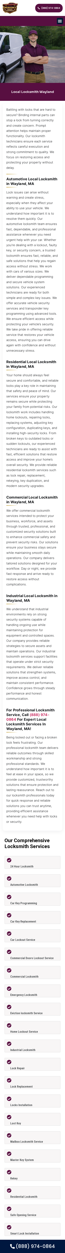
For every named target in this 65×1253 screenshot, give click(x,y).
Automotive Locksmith (24, 884)
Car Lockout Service (22, 940)
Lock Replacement (21, 1086)
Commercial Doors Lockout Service (32, 958)
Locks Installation (21, 1105)
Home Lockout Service (24, 1031)
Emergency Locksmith (23, 995)
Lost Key (15, 1123)
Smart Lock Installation (24, 1233)
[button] (60, 21)
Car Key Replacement (23, 921)
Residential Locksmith (23, 1196)
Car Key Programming (23, 903)
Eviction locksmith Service (26, 1013)
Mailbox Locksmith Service (26, 1141)
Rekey (14, 1178)
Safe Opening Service (23, 1215)
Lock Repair (17, 1068)
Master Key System (22, 1160)
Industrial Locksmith (22, 1050)
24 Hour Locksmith (21, 866)
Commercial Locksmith (24, 976)
